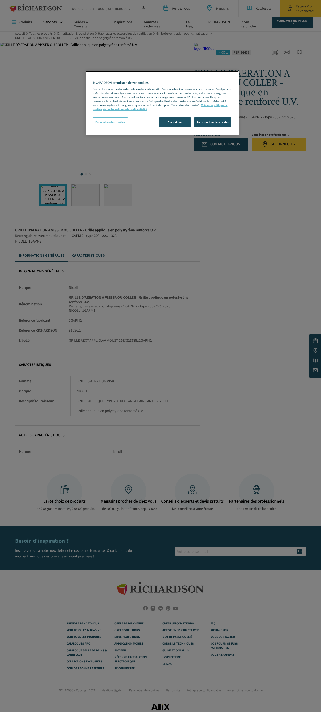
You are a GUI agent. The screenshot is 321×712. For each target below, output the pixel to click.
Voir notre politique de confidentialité (125, 109)
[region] (162, 103)
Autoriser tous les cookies (213, 122)
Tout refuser (175, 122)
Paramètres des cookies (110, 122)
